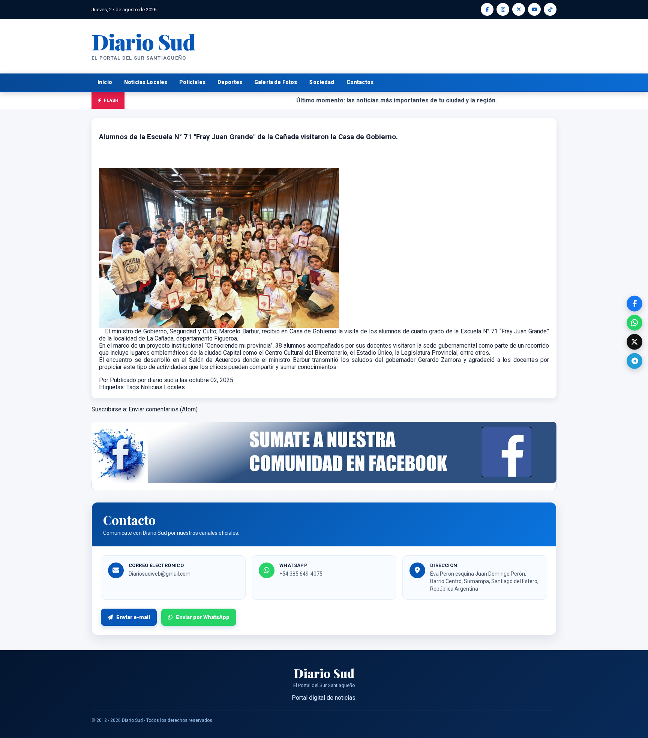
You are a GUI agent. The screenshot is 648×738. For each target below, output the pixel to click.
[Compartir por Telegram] (634, 361)
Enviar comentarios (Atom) (163, 409)
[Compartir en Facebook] (634, 303)
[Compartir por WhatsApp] (634, 322)
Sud (143, 41)
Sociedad (321, 82)
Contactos (360, 82)
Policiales (192, 82)
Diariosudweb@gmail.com (159, 574)
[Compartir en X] (634, 342)
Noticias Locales (145, 82)
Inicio (105, 82)
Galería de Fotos (275, 82)
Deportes (230, 82)
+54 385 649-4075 (300, 574)
